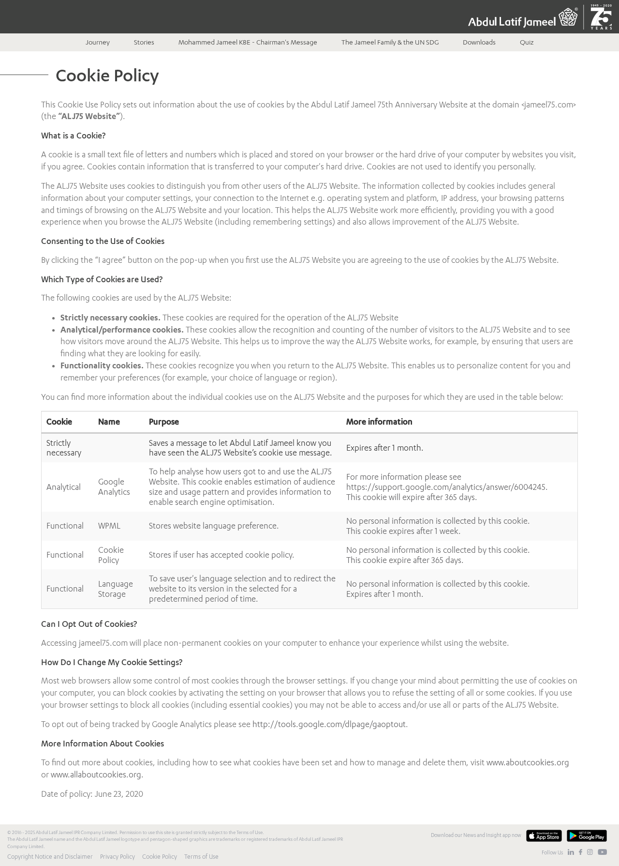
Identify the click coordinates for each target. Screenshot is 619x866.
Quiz (527, 42)
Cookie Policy (159, 856)
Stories (144, 42)
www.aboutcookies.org (527, 762)
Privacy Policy (117, 856)
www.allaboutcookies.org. (97, 774)
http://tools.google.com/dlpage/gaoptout (329, 724)
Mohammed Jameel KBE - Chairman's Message (247, 42)
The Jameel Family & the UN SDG (390, 42)
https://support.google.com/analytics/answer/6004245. (447, 487)
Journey (98, 42)
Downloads (479, 42)
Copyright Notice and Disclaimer (50, 856)
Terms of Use (201, 856)
